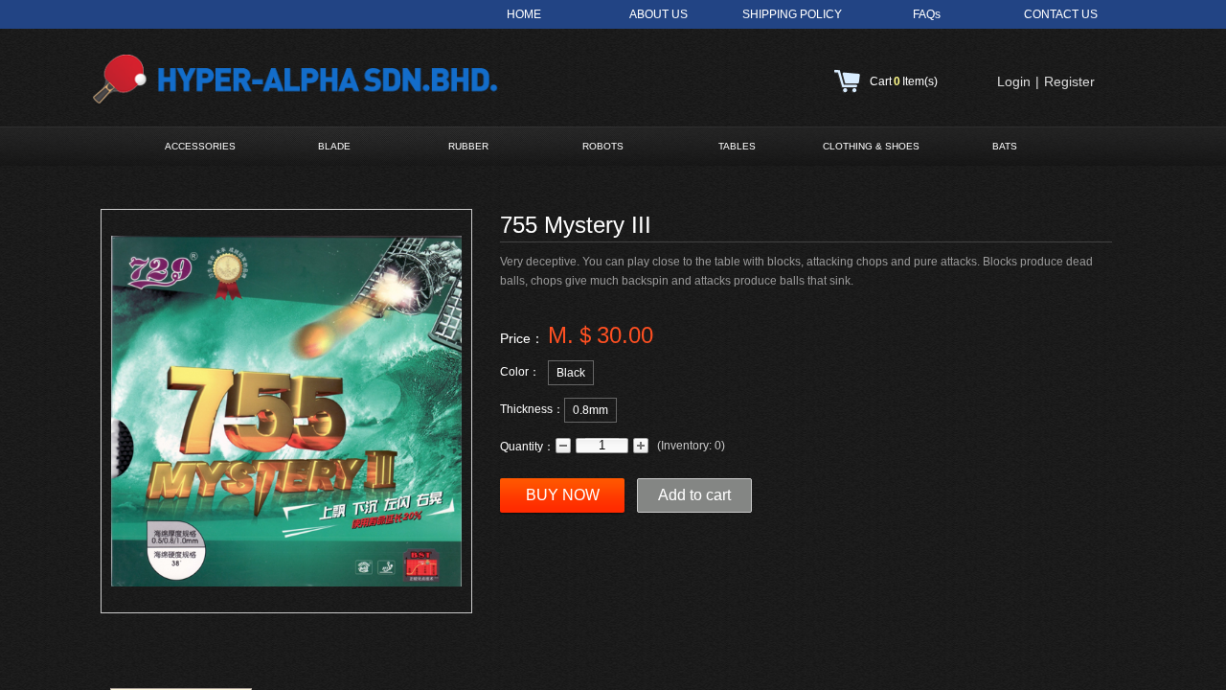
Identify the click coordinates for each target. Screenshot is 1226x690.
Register (1069, 81)
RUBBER (468, 146)
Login (1014, 81)
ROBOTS (603, 146)
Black (570, 373)
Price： (522, 338)
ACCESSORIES (200, 146)
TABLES (737, 146)
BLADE (334, 146)
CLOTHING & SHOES (871, 146)
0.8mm (590, 410)
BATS (1004, 146)
